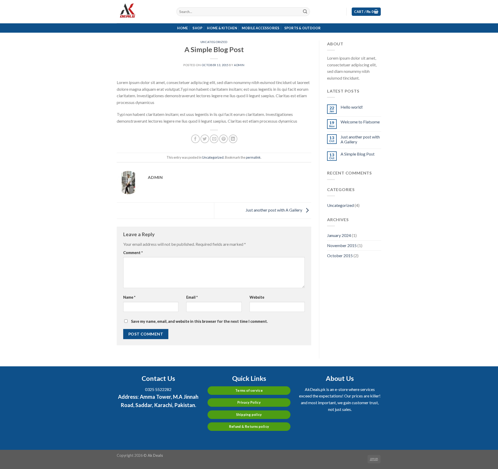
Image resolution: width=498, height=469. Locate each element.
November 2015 (342, 245)
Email (192, 297)
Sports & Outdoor (302, 28)
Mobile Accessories (261, 28)
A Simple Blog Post (358, 153)
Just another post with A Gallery (274, 209)
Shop (197, 28)
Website (257, 297)
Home (182, 28)
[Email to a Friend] (214, 139)
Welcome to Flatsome (360, 121)
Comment (133, 252)
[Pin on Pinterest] (223, 139)
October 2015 (340, 255)
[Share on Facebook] (195, 139)
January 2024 (339, 235)
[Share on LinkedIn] (233, 139)
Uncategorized (213, 42)
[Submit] (305, 11)
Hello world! (352, 106)
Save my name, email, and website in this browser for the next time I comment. (199, 321)
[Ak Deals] (143, 11)
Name (129, 297)
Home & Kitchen (222, 28)
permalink (253, 157)
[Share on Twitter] (204, 139)
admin (239, 65)
